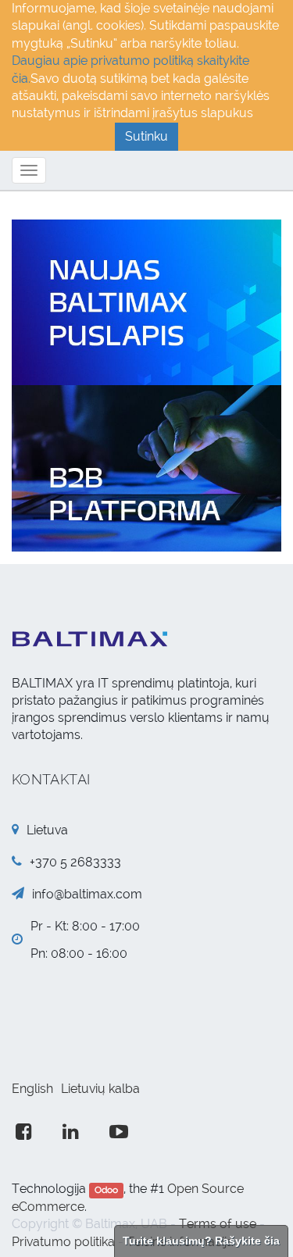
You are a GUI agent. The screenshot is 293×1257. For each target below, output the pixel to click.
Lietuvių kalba (100, 1088)
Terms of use (217, 1223)
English (32, 1088)
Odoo (106, 1189)
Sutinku (146, 136)
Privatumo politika (63, 1241)
